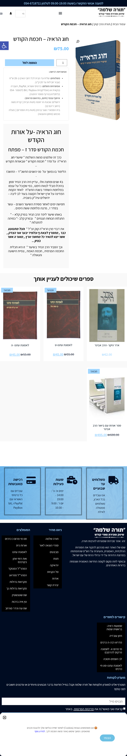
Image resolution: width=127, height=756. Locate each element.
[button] (4, 717)
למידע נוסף (40, 731)
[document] (63, 378)
